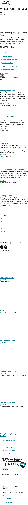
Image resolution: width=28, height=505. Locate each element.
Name (3, 480)
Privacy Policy (9, 502)
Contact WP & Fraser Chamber (13, 454)
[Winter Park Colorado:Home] (6, 3)
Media (6, 444)
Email (3, 476)
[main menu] (25, 3)
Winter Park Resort (10, 450)
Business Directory (10, 440)
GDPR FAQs (8, 499)
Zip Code (4, 484)
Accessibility (8, 495)
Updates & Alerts (9, 447)
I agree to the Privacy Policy (10, 486)
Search (2, 73)
